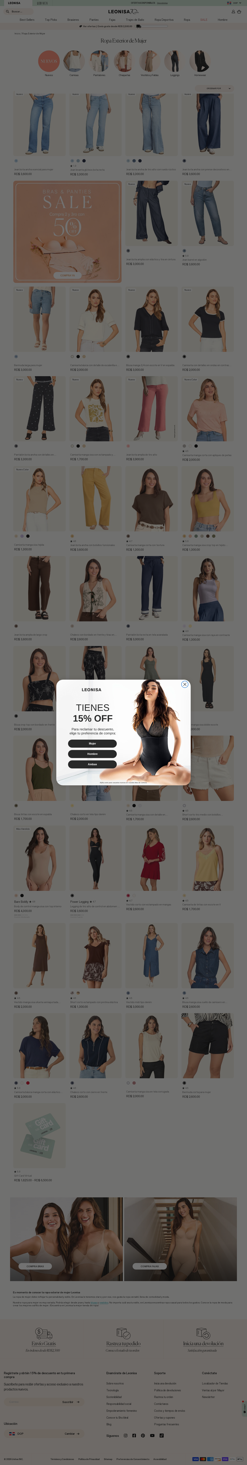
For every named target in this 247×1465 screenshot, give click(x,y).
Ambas (92, 764)
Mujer (92, 743)
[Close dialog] (184, 684)
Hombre (92, 754)
